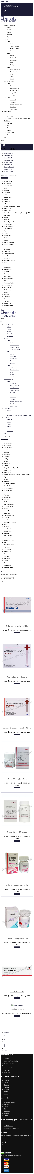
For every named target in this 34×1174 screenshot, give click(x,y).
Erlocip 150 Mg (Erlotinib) (17, 832)
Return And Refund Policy (11, 1061)
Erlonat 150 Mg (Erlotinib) (17, 939)
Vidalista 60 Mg (8, 155)
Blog (5, 137)
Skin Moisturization (15, 69)
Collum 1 (9, 41)
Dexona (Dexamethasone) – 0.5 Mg (17, 728)
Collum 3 (9, 67)
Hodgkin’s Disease (14, 93)
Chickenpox (10, 135)
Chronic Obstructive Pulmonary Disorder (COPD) (19, 118)
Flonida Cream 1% (17, 992)
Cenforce (6, 1080)
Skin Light (12, 65)
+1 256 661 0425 (8, 1126)
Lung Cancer (10, 116)
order (2, 578)
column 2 (9, 97)
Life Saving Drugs (9, 81)
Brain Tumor (13, 107)
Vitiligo (12, 76)
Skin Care (6, 39)
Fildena (6, 1082)
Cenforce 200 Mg (8, 153)
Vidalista (6, 1087)
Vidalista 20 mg (8, 164)
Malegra (6, 1094)
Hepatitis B (13, 100)
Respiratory (7, 111)
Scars (11, 62)
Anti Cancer (13, 86)
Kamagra (6, 1085)
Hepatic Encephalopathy (16, 104)
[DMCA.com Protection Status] (6, 1153)
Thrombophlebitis (14, 72)
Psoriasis (12, 44)
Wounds (12, 79)
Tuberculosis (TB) (14, 88)
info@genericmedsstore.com (11, 6)
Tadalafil (9, 30)
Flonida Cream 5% (17, 1009)
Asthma (9, 114)
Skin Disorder (13, 58)
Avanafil (9, 32)
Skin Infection (13, 60)
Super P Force (8, 162)
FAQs (5, 1065)
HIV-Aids (12, 95)
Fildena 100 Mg (8, 158)
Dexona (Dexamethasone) (17, 677)
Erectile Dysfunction (9, 25)
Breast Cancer (13, 109)
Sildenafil (9, 27)
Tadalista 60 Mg (8, 160)
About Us (6, 1059)
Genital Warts (10, 132)
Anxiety (6, 1106)
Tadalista (6, 1089)
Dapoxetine (10, 37)
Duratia (6, 1092)
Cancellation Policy (9, 1063)
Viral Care (7, 121)
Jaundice (9, 130)
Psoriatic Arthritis (14, 46)
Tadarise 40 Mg (8, 169)
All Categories (4, 177)
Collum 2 (9, 53)
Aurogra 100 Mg (8, 171)
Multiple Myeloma (14, 90)
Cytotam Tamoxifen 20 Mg (17, 626)
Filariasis (9, 128)
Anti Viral (9, 123)
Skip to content (5, 2)
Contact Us (7, 1072)
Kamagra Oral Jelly (9, 167)
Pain (5, 1109)
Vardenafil (9, 34)
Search (2, 175)
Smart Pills (7, 1104)
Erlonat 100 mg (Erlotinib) (17, 885)
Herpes (9, 125)
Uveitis (11, 74)
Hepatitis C (13, 102)
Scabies (12, 55)
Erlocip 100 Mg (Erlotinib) (17, 779)
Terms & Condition (9, 1068)
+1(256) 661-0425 (8, 5)
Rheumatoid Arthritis (15, 51)
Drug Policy (7, 1070)
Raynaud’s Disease (14, 48)
